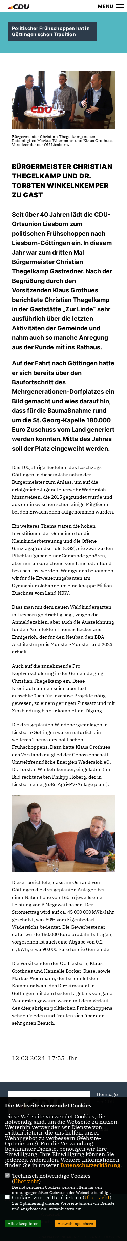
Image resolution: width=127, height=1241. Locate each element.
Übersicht (26, 1181)
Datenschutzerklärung (90, 1165)
